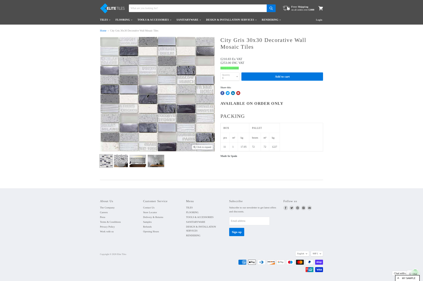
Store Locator (150, 212)
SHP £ (315, 253)
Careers (104, 212)
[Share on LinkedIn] (233, 93)
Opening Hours (151, 231)
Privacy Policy (107, 226)
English (300, 253)
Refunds (147, 226)
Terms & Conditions (110, 222)
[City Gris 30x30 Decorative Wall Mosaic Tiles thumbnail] (106, 160)
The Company (107, 207)
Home (103, 30)
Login (319, 19)
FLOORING (123, 19)
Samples (147, 222)
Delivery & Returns (153, 217)
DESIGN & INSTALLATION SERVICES (230, 19)
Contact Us (148, 207)
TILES (104, 19)
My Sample (408, 278)
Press (102, 217)
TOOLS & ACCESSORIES (153, 19)
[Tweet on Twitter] (228, 93)
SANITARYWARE (187, 19)
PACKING (232, 116)
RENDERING (270, 19)
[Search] (271, 8)
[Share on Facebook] (222, 93)
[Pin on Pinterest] (238, 93)
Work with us (107, 231)
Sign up (237, 232)
